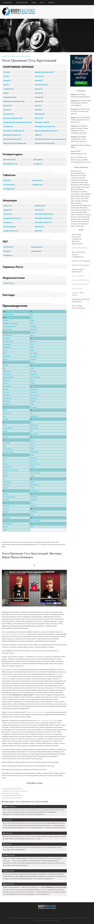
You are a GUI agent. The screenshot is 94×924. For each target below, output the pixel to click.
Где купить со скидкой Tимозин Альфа (81, 280)
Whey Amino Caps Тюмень (77, 288)
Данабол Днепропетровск (81, 265)
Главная (4, 56)
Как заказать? (8, 2)
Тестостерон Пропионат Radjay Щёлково (14, 634)
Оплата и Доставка (21, 2)
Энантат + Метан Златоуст (78, 294)
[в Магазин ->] (81, 56)
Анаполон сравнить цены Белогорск (80, 284)
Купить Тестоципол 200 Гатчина (47, 720)
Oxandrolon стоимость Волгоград (79, 247)
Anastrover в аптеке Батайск (10, 793)
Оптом (42, 2)
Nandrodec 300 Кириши (81, 261)
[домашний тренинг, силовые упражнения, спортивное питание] (20, 9)
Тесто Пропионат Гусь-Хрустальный (19, 56)
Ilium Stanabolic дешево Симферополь (78, 254)
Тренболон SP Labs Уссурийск (81, 300)
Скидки (34, 2)
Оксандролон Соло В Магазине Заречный (14, 791)
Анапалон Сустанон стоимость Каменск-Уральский (77, 239)
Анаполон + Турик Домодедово (78, 275)
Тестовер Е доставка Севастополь (35, 712)
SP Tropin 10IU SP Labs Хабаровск (12, 795)
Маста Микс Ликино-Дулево (78, 307)
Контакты (51, 2)
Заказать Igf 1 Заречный (78, 270)
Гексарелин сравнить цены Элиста (12, 788)
